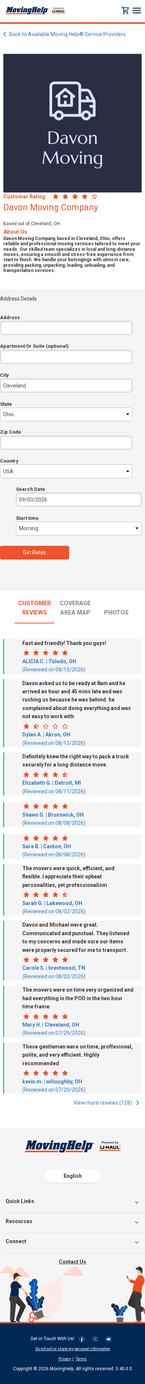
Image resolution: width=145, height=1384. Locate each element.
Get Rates (34, 552)
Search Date (30, 489)
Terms (81, 1359)
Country (9, 461)
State (6, 404)
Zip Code (10, 432)
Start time (27, 518)
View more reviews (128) (103, 1103)
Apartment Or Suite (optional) (34, 346)
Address (10, 317)
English (73, 1176)
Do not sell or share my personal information (72, 1349)
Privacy (64, 1359)
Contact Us (72, 1262)
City (4, 375)
